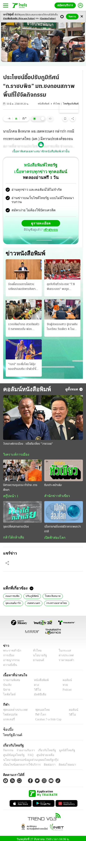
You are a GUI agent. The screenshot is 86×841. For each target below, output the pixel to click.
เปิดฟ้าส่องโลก (53, 534)
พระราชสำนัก (10, 648)
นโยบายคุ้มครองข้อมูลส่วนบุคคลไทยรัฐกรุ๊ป (27, 757)
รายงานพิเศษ (11, 678)
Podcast (66, 687)
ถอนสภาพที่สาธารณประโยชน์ (64, 600)
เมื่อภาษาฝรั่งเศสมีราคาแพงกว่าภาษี (62, 526)
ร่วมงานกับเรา (24, 748)
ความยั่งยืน (9, 662)
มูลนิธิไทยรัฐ (62, 748)
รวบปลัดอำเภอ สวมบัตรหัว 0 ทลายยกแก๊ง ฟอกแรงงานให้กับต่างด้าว (23, 324)
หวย (63, 682)
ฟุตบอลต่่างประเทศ (14, 707)
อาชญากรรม (10, 657)
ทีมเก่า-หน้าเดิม (53, 482)
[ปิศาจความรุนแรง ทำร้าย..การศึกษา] (22, 467)
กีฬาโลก (37, 712)
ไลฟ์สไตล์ (8, 692)
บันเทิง (6, 682)
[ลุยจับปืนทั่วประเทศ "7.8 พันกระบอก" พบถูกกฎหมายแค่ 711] (62, 266)
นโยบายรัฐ (38, 653)
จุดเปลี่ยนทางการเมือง (16, 523)
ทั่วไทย (57, 104)
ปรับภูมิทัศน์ (31, 593)
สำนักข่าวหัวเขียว (55, 492)
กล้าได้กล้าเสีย (12, 534)
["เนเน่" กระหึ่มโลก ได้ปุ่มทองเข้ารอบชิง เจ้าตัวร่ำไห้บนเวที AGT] (24, 346)
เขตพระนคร (11, 600)
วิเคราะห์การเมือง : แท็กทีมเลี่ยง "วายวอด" (28, 440)
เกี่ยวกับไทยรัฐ (43, 748)
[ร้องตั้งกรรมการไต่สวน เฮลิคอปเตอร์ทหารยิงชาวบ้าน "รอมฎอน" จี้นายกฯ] (24, 266)
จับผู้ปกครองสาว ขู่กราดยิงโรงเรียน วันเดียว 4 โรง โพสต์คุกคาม (62, 324)
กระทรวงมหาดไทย (33, 600)
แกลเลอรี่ (8, 717)
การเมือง (8, 653)
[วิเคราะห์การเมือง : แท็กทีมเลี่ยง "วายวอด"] (43, 414)
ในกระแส (63, 648)
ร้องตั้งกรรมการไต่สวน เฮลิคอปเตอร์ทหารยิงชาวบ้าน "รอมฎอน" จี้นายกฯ (22, 283)
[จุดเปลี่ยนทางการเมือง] (22, 509)
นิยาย (6, 687)
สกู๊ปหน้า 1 (10, 493)
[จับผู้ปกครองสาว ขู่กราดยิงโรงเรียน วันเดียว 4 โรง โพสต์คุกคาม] (62, 306)
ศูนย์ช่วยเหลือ (41, 752)
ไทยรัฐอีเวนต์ (11, 732)
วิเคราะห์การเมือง (14, 451)
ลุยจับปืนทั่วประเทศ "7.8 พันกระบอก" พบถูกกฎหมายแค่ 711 (61, 283)
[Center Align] (82, 16)
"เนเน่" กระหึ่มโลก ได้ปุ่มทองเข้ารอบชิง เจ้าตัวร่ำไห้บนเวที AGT (23, 363)
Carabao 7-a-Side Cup (47, 717)
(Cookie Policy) (48, 18)
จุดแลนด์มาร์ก (70, 593)
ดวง (35, 682)
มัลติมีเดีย (38, 692)
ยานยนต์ (37, 657)
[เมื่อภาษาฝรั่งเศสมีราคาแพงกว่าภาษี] (63, 509)
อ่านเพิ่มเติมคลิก (19, 18)
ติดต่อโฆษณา (60, 762)
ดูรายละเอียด (41, 219)
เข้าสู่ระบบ (50, 226)
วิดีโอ (36, 687)
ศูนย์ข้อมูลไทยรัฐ (12, 752)
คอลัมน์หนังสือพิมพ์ (26, 386)
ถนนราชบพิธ (12, 593)
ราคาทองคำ (65, 657)
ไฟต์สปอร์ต (9, 712)
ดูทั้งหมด (72, 385)
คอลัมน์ (65, 678)
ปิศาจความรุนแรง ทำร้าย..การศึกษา (20, 484)
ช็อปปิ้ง (7, 727)
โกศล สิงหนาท (50, 593)
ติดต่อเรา (44, 762)
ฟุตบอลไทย (38, 707)
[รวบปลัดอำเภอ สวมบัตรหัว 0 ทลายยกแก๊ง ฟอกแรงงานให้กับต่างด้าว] (24, 306)
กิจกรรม (8, 748)
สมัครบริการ (66, 5)
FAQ (27, 752)
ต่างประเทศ (64, 653)
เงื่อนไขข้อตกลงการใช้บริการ (19, 762)
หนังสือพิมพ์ (44, 104)
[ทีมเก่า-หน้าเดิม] (63, 467)
